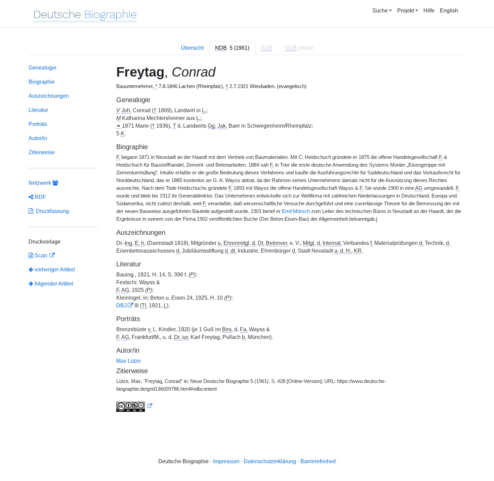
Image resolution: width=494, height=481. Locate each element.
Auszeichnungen (49, 96)
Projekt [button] (405, 10)
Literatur (38, 110)
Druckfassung (51, 211)
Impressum (226, 461)
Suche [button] (380, 10)
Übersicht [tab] (192, 48)
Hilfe (429, 10)
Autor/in (38, 138)
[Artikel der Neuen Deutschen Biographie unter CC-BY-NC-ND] (134, 406)
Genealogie (42, 68)
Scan (40, 255)
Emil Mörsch (296, 211)
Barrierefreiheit (318, 461)
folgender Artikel (53, 284)
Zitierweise (42, 152)
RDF (39, 197)
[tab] (232, 48)
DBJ (121, 305)
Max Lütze (128, 361)
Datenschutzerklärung (270, 461)
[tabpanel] (247, 239)
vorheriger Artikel (55, 269)
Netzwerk (40, 183)
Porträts (38, 124)
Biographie (42, 82)
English (449, 10)
